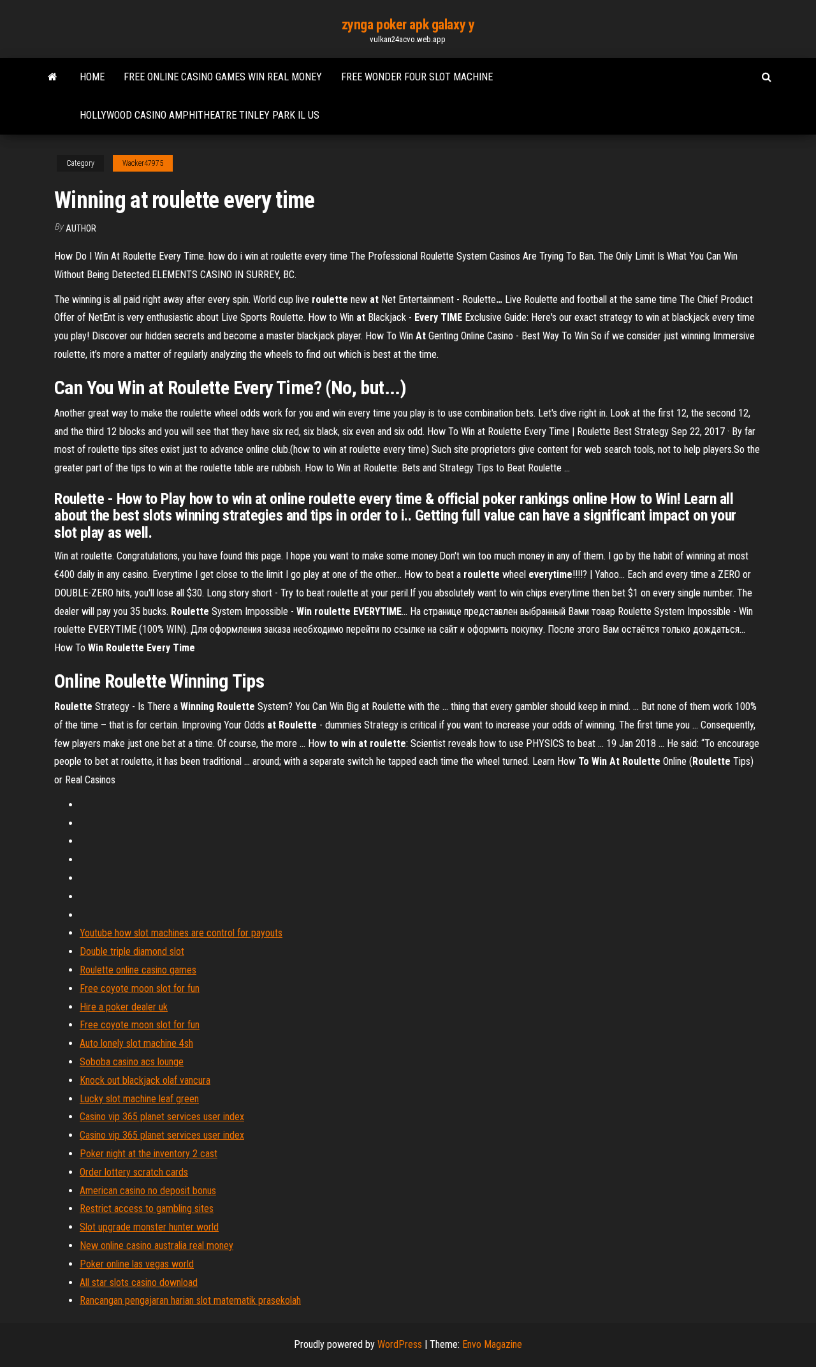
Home (92, 77)
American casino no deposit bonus (148, 1191)
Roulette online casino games (138, 970)
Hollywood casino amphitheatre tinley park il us (199, 115)
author (81, 228)
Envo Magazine (492, 1344)
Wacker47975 (142, 163)
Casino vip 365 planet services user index (162, 1117)
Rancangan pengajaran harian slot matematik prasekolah (190, 1300)
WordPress (399, 1344)
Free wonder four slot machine (417, 77)
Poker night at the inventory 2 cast (148, 1154)
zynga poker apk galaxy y (408, 25)
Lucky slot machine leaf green (139, 1099)
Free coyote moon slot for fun (140, 988)
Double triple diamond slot (132, 951)
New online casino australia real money (156, 1245)
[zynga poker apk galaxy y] (52, 77)
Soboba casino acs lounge (132, 1062)
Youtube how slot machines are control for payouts (181, 933)
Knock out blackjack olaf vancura (145, 1080)
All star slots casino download (139, 1282)
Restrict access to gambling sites (147, 1208)
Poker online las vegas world (137, 1264)
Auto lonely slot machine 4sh (136, 1043)
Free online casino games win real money (223, 77)
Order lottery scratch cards (134, 1172)
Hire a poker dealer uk (124, 1007)
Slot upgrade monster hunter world (149, 1227)
